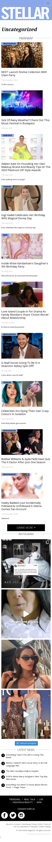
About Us (9, 824)
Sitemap (34, 826)
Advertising (26, 824)
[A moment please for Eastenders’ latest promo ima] (26, 563)
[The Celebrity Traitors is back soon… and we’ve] (26, 613)
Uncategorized (9, 43)
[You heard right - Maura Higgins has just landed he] (26, 664)
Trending (7, 186)
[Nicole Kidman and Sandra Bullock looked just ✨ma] (26, 714)
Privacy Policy (37, 824)
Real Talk (29, 799)
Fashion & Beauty (23, 802)
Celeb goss (7, 135)
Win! (39, 802)
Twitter (13, 815)
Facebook (4, 815)
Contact (17, 824)
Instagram (21, 815)
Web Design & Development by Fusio (39, 834)
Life (41, 799)
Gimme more (25, 527)
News (5, 235)
